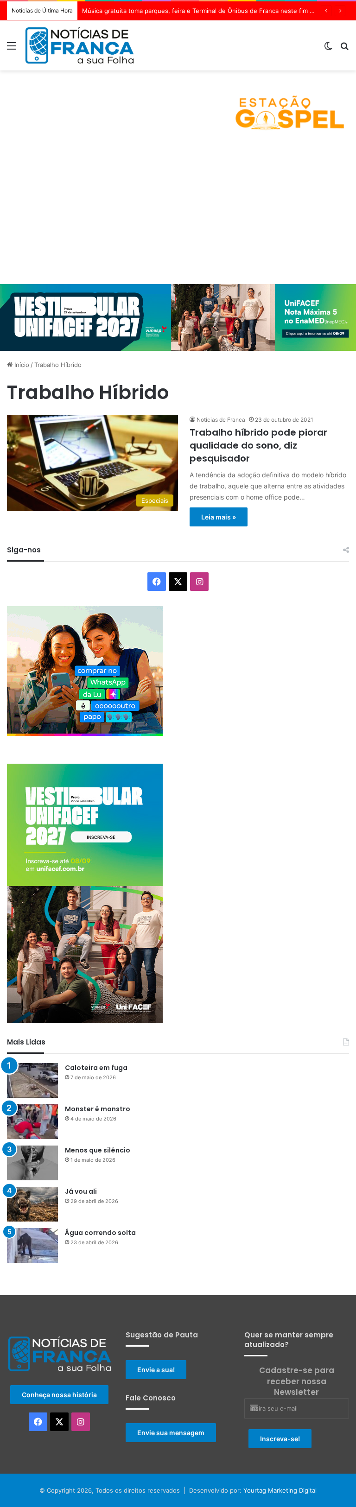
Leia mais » (218, 517)
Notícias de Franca (221, 419)
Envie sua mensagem (170, 1433)
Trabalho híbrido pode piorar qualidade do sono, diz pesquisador (258, 445)
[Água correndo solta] (32, 1245)
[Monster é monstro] (32, 1121)
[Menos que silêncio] (32, 1163)
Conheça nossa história (59, 1395)
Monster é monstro (97, 1109)
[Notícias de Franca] (79, 45)
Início (21, 364)
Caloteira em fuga (96, 1067)
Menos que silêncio (97, 1150)
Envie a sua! (156, 1370)
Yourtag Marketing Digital (280, 1490)
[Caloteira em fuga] (32, 1080)
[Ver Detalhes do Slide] (178, 105)
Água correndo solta (100, 1232)
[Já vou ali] (32, 1204)
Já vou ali (81, 1191)
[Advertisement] (178, 214)
